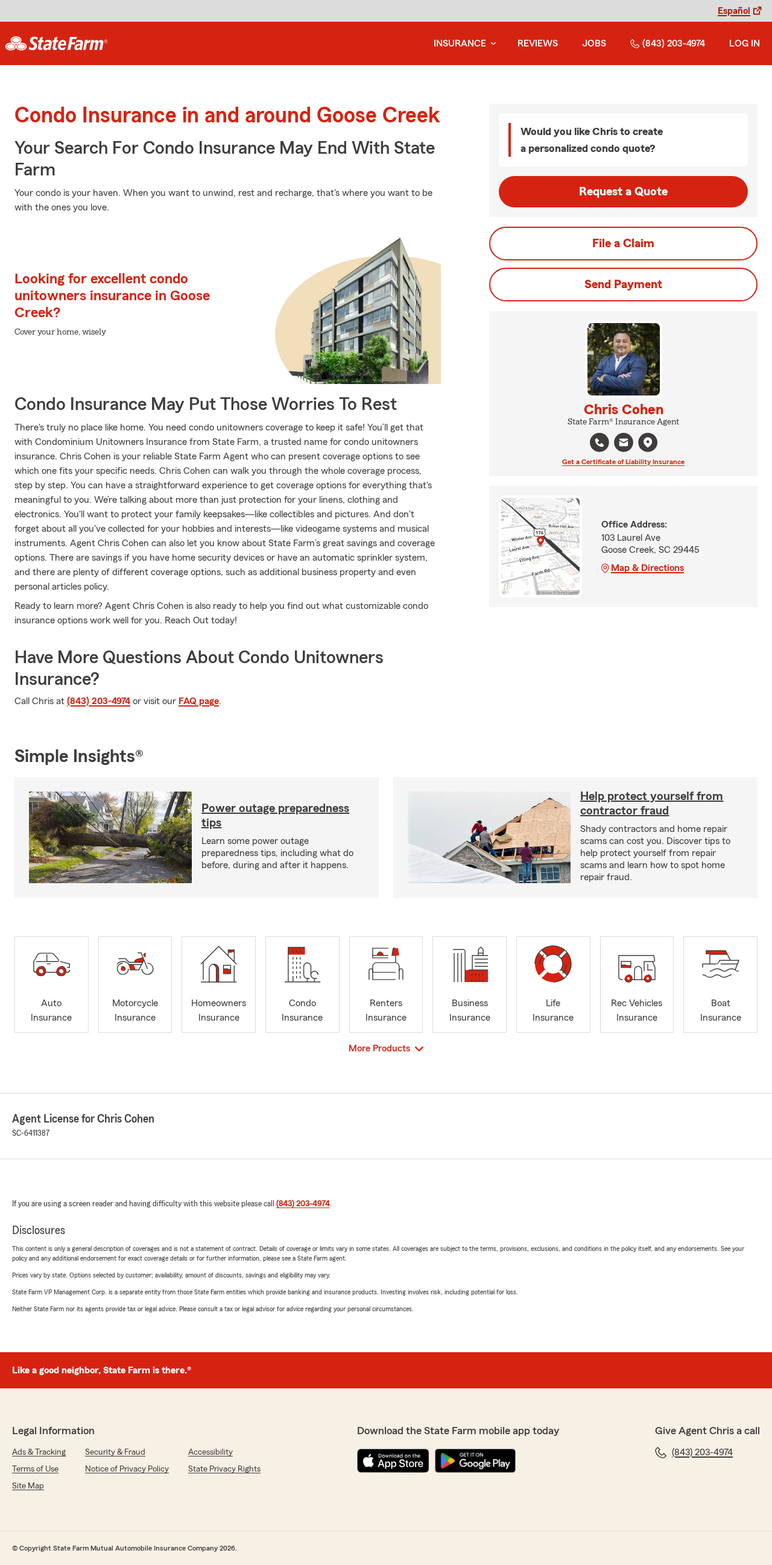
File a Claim (623, 244)
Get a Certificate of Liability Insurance (623, 461)
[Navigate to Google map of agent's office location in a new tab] (647, 442)
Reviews (537, 43)
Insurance (460, 43)
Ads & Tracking (39, 1452)
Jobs (594, 43)
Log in (744, 43)
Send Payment (623, 285)
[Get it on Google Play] (475, 1461)
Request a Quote (623, 192)
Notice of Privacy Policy (127, 1469)
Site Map (28, 1486)
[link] (56, 43)
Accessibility (210, 1452)
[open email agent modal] (623, 444)
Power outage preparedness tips (275, 815)
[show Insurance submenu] (491, 43)
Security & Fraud (115, 1452)
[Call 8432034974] (599, 442)
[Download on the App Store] (393, 1461)
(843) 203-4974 (673, 43)
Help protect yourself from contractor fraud (651, 803)
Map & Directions (647, 568)
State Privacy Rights (224, 1469)
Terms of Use (35, 1469)
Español (734, 11)
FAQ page (199, 701)
